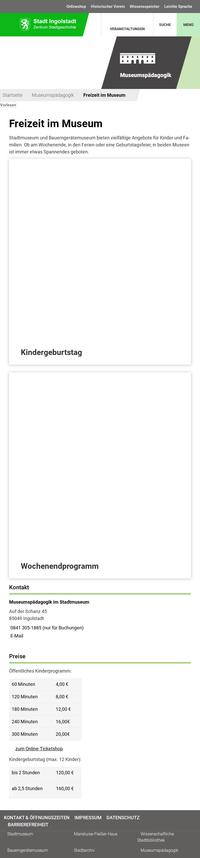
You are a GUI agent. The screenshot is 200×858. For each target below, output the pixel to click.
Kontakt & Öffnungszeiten (37, 817)
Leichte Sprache (178, 6)
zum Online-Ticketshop (39, 748)
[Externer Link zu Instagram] (193, 820)
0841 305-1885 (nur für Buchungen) (46, 627)
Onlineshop (76, 6)
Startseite (12, 95)
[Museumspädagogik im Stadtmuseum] (100, 619)
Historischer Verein (108, 6)
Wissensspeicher (144, 6)
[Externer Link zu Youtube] (195, 820)
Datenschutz (123, 817)
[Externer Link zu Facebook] (190, 820)
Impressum (88, 817)
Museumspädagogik (53, 95)
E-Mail (16, 635)
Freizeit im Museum (104, 95)
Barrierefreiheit (28, 824)
